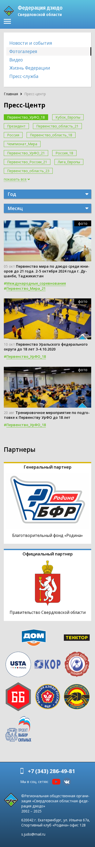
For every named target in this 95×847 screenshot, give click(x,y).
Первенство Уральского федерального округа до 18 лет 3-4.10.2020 (46, 346)
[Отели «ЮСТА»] (18, 664)
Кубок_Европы (67, 117)
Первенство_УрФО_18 (26, 117)
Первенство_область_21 (57, 126)
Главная (11, 93)
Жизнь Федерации (29, 68)
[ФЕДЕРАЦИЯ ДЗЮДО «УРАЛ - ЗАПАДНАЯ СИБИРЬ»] (76, 664)
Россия (13, 135)
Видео (16, 60)
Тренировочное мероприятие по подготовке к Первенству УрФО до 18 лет (47, 415)
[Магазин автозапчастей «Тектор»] (76, 637)
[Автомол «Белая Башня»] (18, 696)
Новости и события (30, 43)
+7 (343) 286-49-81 (51, 771)
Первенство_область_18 (51, 135)
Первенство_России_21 (27, 161)
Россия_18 (64, 153)
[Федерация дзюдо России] (47, 696)
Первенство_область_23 (28, 170)
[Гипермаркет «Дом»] (33, 638)
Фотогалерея (23, 51)
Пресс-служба (24, 76)
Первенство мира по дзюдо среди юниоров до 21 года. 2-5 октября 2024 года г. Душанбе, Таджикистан (46, 271)
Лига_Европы (69, 161)
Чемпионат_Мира (22, 143)
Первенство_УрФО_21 (26, 153)
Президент (16, 126)
